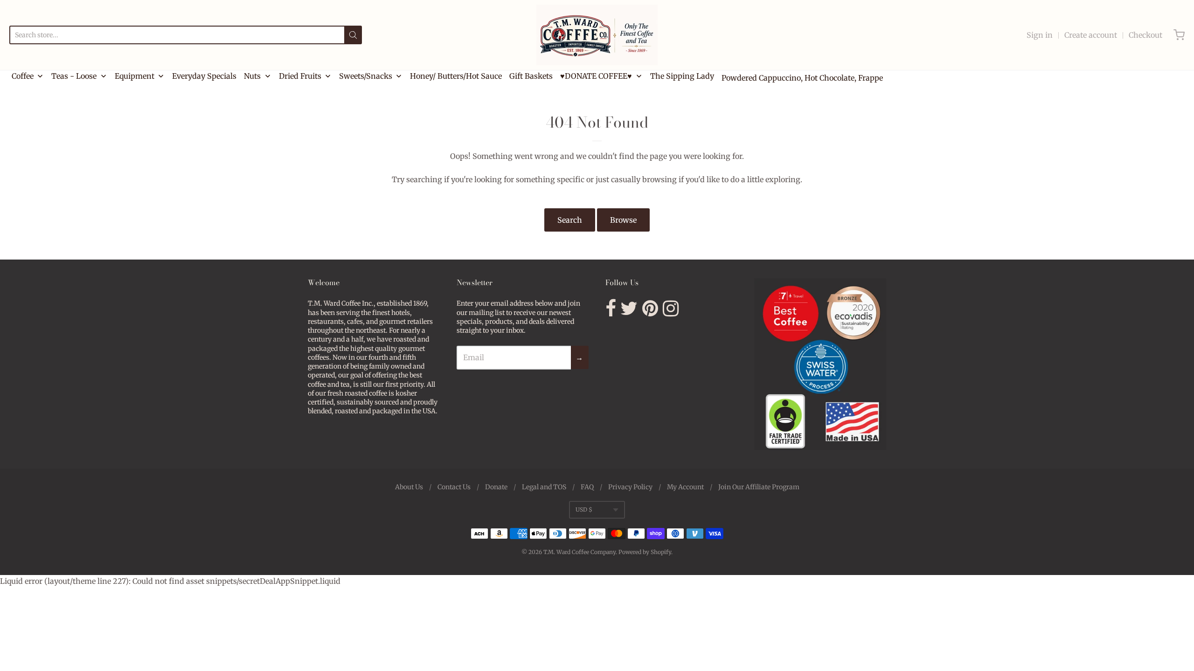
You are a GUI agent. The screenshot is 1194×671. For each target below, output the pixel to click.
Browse (623, 220)
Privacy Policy (630, 487)
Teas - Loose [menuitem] (74, 76)
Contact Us (454, 487)
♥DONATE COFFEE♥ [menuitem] (596, 76)
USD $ (584, 509)
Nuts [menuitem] (252, 76)
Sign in (1040, 35)
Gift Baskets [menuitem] (531, 76)
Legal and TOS (544, 487)
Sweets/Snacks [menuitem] (365, 76)
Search (569, 220)
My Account (685, 487)
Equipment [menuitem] (134, 76)
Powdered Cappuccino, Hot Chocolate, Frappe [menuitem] (802, 77)
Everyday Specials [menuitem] (204, 76)
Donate (496, 487)
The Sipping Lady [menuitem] (682, 76)
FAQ (587, 487)
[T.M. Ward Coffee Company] (597, 35)
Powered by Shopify (644, 551)
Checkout (1145, 35)
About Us (409, 487)
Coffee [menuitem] (23, 76)
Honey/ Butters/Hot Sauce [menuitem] (456, 76)
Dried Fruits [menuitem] (300, 76)
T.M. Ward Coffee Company (579, 551)
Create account (1090, 35)
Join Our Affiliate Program (758, 487)
